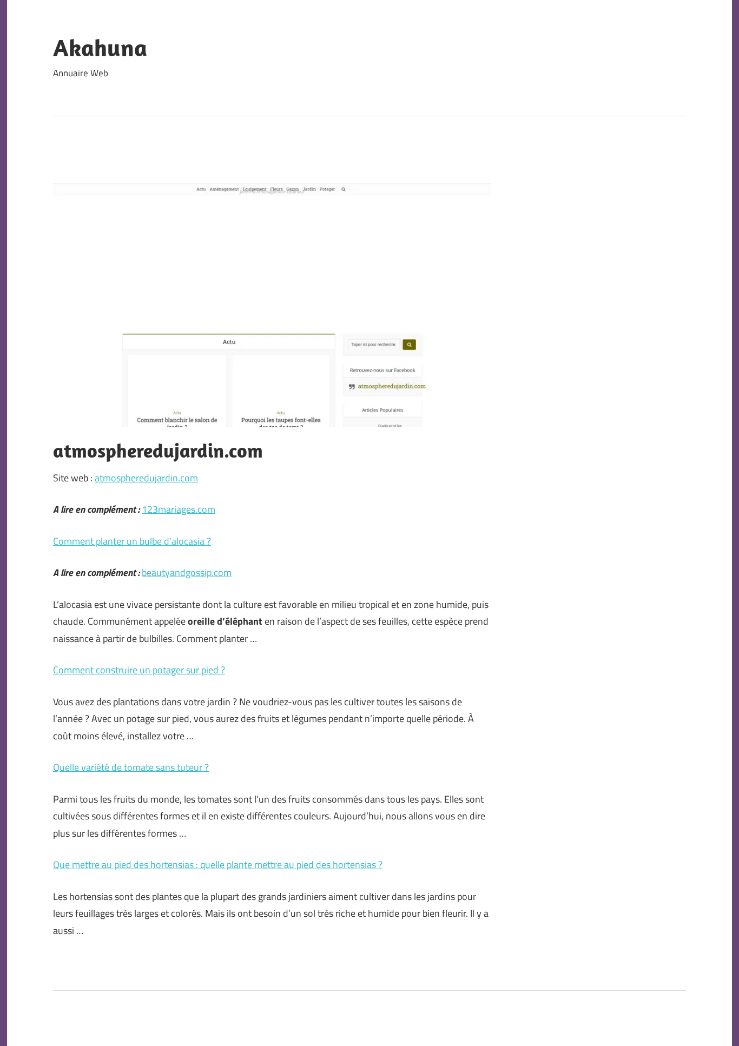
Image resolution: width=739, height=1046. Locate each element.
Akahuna (100, 47)
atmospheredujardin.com (146, 478)
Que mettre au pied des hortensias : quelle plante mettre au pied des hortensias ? (217, 864)
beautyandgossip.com (187, 572)
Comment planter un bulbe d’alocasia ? (132, 541)
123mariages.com (178, 509)
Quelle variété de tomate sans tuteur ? (131, 767)
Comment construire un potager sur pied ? (139, 670)
